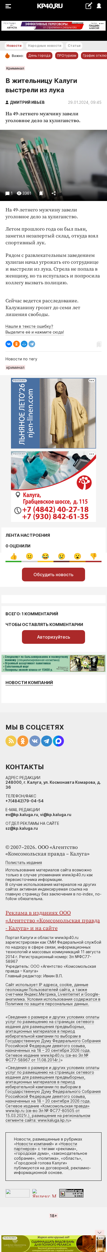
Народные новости (44, 46)
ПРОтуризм (66, 55)
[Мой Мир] (24, 344)
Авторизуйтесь (53, 637)
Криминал (15, 68)
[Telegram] (32, 344)
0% (13, 556)
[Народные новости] (88, 5)
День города (39, 55)
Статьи (74, 46)
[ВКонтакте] (8, 344)
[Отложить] (41, 193)
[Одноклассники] (16, 344)
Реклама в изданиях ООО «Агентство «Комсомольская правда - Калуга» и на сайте (52, 921)
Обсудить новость (53, 574)
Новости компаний (29, 682)
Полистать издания (23, 862)
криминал (15, 367)
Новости (14, 46)
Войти (99, 6)
